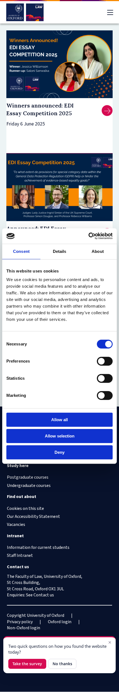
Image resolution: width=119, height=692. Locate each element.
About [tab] (98, 251)
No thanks (62, 663)
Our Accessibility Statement (33, 516)
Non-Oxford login (23, 628)
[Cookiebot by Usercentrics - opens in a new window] (88, 236)
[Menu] (110, 12)
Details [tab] (59, 251)
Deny (59, 452)
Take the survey (27, 663)
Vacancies (16, 524)
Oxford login (59, 622)
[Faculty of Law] (25, 12)
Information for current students (38, 547)
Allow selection (59, 436)
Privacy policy (20, 622)
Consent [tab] (21, 251)
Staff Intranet (20, 555)
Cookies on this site (25, 508)
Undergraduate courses (29, 486)
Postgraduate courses (27, 477)
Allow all (59, 419)
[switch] (105, 361)
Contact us (43, 595)
